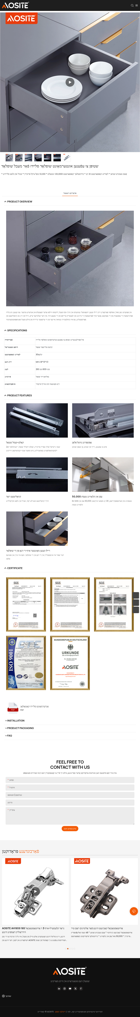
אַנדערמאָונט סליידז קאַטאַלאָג (34, 706)
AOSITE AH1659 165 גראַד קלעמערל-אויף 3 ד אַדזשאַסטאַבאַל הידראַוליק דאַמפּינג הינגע (33, 930)
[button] (65, 948)
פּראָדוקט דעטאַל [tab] (70, 193)
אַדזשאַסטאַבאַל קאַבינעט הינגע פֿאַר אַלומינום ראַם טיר (97, 928)
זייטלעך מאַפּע (60, 1011)
